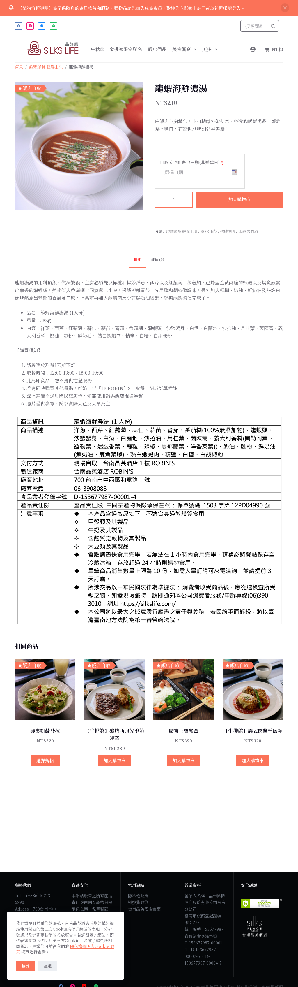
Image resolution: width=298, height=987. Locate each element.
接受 (25, 966)
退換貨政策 (138, 902)
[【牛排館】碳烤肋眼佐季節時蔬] (114, 689)
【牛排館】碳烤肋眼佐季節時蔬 (114, 734)
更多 (207, 49)
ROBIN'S (209, 231)
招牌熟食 (228, 231)
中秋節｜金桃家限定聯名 (116, 49)
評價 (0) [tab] (157, 259)
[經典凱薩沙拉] (45, 689)
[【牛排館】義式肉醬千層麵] (253, 689)
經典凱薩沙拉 (45, 730)
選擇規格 (45, 760)
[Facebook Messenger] (41, 26)
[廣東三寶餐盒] (183, 689)
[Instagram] (30, 26)
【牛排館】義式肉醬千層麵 (253, 730)
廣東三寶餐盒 (183, 730)
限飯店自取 (248, 231)
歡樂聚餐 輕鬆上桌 (181, 231)
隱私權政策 (138, 895)
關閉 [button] (285, 7)
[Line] (53, 26)
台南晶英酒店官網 (144, 909)
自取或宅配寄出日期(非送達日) (192, 162)
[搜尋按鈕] (273, 26)
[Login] (253, 49)
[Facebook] (18, 26)
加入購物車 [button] (114, 760)
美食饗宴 (181, 49)
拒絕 (48, 966)
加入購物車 (239, 199)
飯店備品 (157, 49)
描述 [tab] (137, 259)
